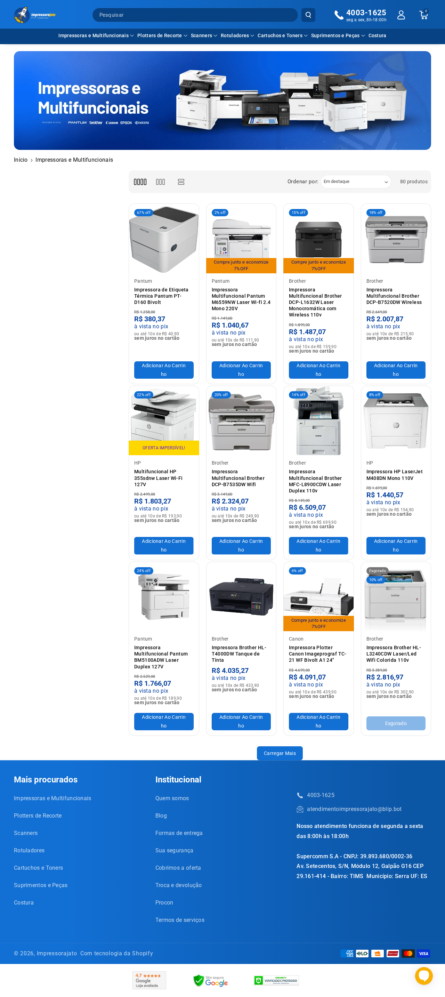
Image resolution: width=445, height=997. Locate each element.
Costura (24, 902)
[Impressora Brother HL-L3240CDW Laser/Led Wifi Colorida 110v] (396, 597)
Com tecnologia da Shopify (116, 953)
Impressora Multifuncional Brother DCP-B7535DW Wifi (238, 478)
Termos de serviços (179, 920)
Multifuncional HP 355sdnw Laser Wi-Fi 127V (158, 478)
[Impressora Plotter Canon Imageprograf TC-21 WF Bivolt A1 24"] (319, 597)
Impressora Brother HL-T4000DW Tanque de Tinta (239, 654)
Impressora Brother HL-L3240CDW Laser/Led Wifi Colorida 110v (393, 654)
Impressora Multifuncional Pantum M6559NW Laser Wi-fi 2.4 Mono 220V (241, 299)
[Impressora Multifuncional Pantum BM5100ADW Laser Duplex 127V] (164, 597)
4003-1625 (320, 795)
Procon (164, 902)
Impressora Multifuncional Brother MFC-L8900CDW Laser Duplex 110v (315, 481)
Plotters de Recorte (159, 35)
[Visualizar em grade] (140, 182)
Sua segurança (174, 850)
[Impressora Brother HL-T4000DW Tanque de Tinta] (241, 597)
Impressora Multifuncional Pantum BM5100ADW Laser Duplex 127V (161, 657)
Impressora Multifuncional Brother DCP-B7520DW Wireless (394, 296)
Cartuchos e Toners (280, 35)
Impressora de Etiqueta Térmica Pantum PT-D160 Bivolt (161, 296)
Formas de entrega (179, 833)
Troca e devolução (178, 885)
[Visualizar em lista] (181, 182)
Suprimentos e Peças (335, 35)
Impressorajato (57, 953)
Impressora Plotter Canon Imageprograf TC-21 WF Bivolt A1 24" (318, 654)
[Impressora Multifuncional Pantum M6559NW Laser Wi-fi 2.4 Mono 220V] (241, 239)
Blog (161, 815)
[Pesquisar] (308, 15)
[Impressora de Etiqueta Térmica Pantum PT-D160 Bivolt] (164, 239)
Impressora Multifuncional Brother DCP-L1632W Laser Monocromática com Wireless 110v (315, 302)
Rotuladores (235, 35)
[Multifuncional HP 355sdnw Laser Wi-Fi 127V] (164, 421)
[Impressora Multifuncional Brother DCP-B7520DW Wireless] (396, 239)
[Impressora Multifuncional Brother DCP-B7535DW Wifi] (241, 421)
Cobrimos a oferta (178, 868)
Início (21, 159)
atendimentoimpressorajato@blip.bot (354, 809)
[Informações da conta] (401, 15)
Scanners (201, 35)
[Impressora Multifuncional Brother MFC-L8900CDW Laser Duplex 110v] (319, 421)
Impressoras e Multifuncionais (93, 35)
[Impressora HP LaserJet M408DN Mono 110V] (396, 421)
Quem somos (172, 798)
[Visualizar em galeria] (160, 182)
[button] (96, 35)
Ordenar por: (303, 181)
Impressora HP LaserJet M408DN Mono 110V (394, 475)
